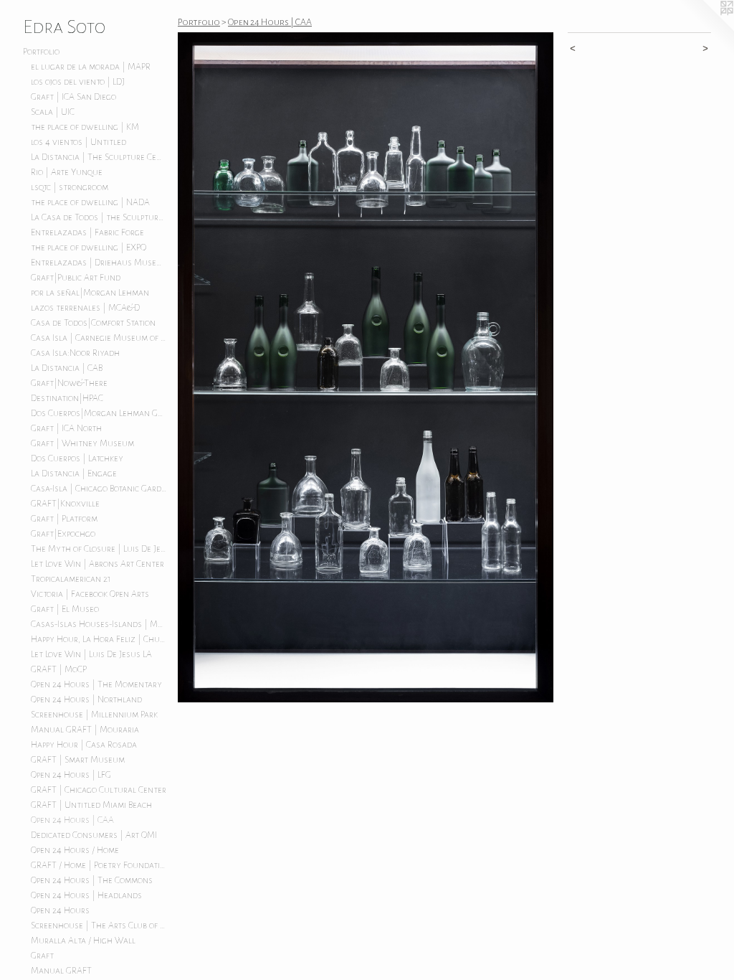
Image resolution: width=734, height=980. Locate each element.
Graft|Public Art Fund (75, 278)
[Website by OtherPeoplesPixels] (705, 28)
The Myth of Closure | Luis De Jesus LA (99, 549)
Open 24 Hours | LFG (71, 775)
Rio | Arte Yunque (67, 172)
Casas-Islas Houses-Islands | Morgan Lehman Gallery (99, 624)
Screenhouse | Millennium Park (94, 715)
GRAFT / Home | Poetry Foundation (99, 865)
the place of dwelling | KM (85, 127)
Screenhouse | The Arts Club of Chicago (99, 925)
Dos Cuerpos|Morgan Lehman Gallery (99, 413)
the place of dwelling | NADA (90, 202)
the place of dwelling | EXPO (88, 247)
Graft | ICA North (66, 428)
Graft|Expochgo (63, 534)
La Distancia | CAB (67, 368)
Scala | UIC (53, 112)
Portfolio (41, 52)
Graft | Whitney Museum (82, 443)
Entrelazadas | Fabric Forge (87, 232)
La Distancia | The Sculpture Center (99, 157)
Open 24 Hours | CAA (72, 820)
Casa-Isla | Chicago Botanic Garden (99, 489)
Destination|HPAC (67, 398)
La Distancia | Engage (74, 473)
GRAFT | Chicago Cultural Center (98, 790)
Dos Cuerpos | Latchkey (77, 458)
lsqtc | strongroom (69, 187)
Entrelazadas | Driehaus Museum (99, 263)
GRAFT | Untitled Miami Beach (91, 805)
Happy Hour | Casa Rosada (84, 745)
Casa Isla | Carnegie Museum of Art (99, 338)
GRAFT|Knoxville (65, 504)
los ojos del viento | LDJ (78, 82)
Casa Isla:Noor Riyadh (75, 353)
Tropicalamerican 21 (71, 579)
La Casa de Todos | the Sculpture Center (99, 217)
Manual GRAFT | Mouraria (85, 730)
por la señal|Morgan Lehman (90, 293)
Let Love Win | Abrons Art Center (97, 564)
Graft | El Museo (65, 609)
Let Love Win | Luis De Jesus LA (91, 654)
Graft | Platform (64, 519)
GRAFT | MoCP (59, 669)
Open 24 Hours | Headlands (86, 895)
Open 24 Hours (60, 910)
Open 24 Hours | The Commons (92, 880)
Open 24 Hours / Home (75, 850)
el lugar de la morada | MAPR (91, 67)
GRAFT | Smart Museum (78, 760)
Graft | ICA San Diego (73, 97)
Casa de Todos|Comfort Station (93, 323)
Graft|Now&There (69, 383)
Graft (42, 956)
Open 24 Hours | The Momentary (96, 684)
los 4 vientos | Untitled (78, 142)
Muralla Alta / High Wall (83, 941)
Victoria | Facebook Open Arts (90, 594)
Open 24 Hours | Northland (86, 699)
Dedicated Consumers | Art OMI (94, 835)
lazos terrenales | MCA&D (85, 308)
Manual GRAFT (61, 971)
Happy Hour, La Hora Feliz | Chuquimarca (99, 639)
